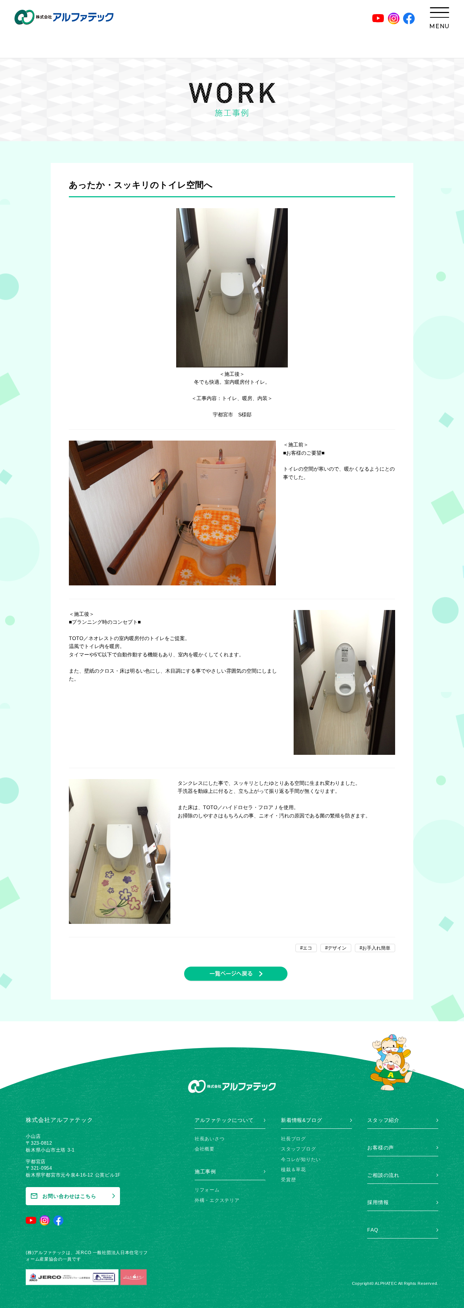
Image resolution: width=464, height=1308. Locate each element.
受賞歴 (288, 1179)
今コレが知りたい (301, 1159)
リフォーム (207, 1190)
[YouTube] (378, 18)
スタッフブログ (298, 1149)
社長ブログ (293, 1138)
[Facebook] (409, 18)
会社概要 (205, 1149)
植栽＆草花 (293, 1169)
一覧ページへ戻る (235, 974)
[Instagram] (393, 18)
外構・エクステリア (217, 1200)
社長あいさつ (210, 1138)
